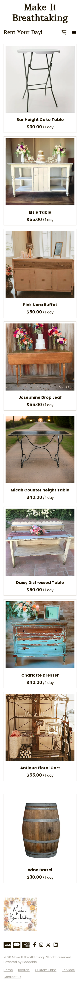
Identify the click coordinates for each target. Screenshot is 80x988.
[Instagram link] (41, 945)
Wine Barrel (40, 869)
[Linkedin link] (56, 945)
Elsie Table (40, 212)
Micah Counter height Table (40, 490)
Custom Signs (45, 970)
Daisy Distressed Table (40, 582)
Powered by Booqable (20, 962)
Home (8, 970)
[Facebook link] (34, 945)
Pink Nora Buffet (40, 304)
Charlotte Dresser (40, 675)
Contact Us (12, 977)
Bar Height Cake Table (40, 119)
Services (68, 970)
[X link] (48, 945)
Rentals (24, 970)
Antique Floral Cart (40, 768)
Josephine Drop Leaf (40, 397)
